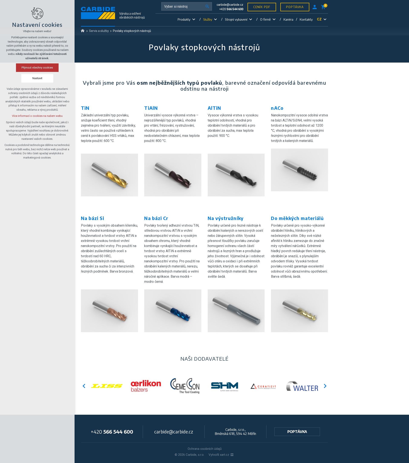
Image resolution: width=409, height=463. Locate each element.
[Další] (84, 386)
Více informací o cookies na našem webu (37, 115)
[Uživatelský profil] (315, 7)
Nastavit (37, 78)
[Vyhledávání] (186, 6)
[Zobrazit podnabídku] (193, 19)
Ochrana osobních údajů (205, 449)
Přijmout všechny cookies (37, 67)
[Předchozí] (325, 386)
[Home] (83, 30)
